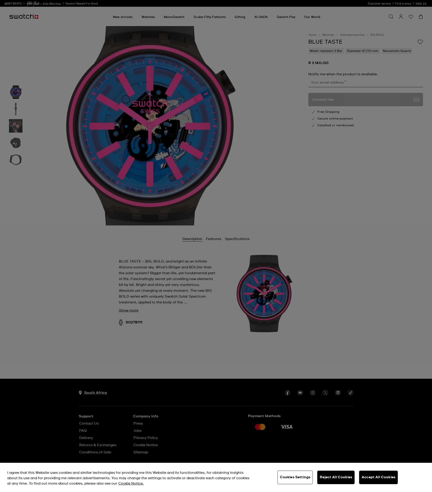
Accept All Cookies (378, 477)
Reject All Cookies (336, 477)
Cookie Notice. (131, 483)
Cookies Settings (295, 477)
